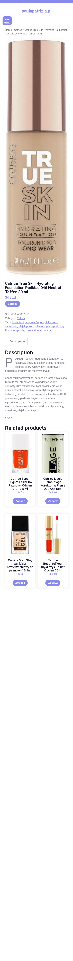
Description (17, 341)
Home (8, 29)
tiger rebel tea (42, 330)
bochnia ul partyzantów (25, 322)
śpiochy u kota (24, 330)
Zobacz (12, 303)
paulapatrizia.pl (36, 11)
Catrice (18, 29)
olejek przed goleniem (32, 326)
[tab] (17, 341)
